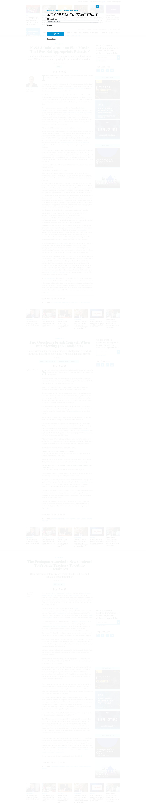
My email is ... (52, 19)
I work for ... (51, 25)
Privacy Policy (51, 39)
